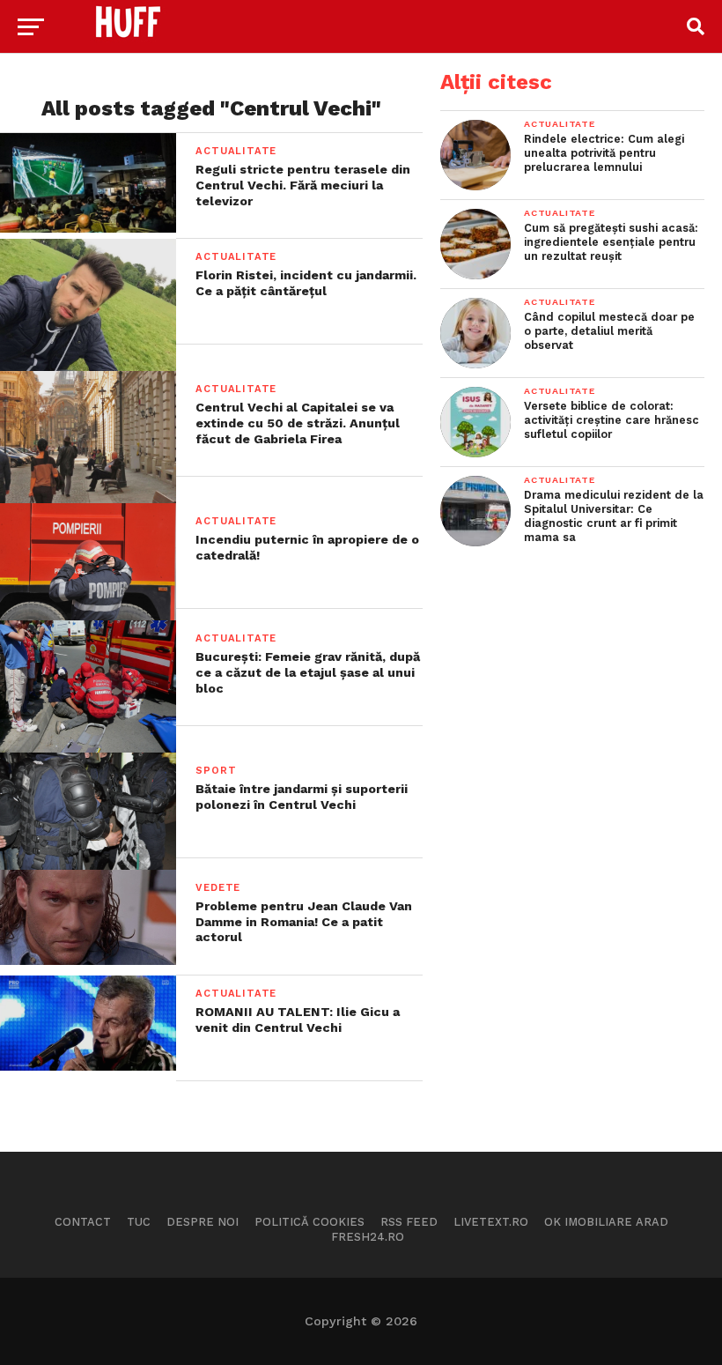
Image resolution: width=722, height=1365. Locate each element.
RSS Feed (409, 1221)
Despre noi (202, 1221)
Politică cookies (309, 1221)
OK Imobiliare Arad (606, 1221)
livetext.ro (490, 1221)
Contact (83, 1221)
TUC (139, 1221)
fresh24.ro (367, 1236)
